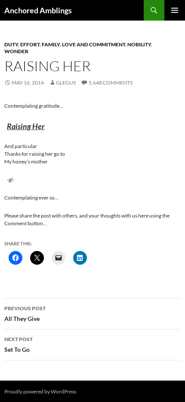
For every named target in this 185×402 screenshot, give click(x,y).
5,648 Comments (111, 82)
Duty (11, 44)
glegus (66, 82)
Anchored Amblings (38, 10)
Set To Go (18, 344)
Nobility (139, 44)
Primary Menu (174, 10)
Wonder (16, 51)
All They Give (25, 313)
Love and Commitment (93, 44)
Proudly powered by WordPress (40, 391)
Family (51, 44)
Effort (30, 44)
